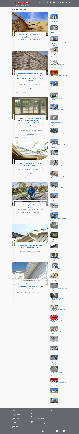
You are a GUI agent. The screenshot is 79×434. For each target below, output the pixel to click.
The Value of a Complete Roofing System (58, 218)
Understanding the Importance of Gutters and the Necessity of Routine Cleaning (30, 286)
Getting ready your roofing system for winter (58, 288)
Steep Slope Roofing (16, 414)
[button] (43, 2)
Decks (13, 423)
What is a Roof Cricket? (54, 258)
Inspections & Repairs (16, 412)
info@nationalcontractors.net (39, 423)
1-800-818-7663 (36, 414)
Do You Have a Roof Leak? (55, 341)
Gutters (13, 419)
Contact (70, 2)
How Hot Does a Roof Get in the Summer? (58, 198)
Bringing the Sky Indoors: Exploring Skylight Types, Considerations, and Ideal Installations (58, 122)
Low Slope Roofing (15, 415)
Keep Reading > (30, 88)
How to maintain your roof (55, 393)
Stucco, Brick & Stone (16, 418)
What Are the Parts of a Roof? (55, 331)
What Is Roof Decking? (54, 278)
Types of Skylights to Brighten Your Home (58, 208)
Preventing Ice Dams (54, 155)
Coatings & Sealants (16, 427)
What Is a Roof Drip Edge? (55, 268)
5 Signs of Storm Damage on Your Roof (57, 248)
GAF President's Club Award (55, 403)
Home (40, 2)
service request (65, 2)
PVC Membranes (15, 426)
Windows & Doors (15, 420)
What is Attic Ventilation (54, 228)
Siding (13, 416)
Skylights (14, 422)
